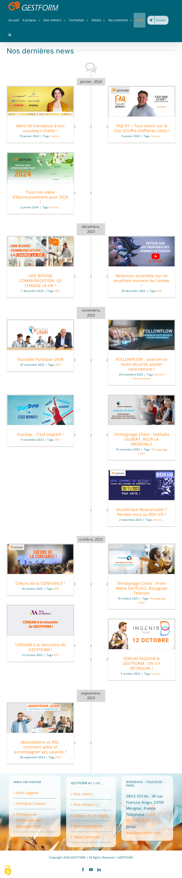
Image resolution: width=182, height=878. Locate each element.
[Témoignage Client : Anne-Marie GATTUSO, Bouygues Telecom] (141, 559)
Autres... (56, 136)
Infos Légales (27, 792)
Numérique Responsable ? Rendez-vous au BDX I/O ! (141, 512)
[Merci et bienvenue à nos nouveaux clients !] (40, 101)
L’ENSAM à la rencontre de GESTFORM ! (40, 647)
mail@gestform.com (143, 832)
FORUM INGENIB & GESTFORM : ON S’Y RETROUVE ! (141, 663)
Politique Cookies (31, 803)
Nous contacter (86, 837)
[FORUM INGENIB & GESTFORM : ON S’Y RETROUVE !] (141, 634)
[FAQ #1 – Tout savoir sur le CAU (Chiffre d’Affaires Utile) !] (141, 101)
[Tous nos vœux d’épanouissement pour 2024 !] (40, 168)
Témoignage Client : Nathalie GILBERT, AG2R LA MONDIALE (141, 439)
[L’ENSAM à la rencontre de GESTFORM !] (40, 620)
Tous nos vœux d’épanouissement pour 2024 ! (40, 196)
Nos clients (83, 794)
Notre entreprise (88, 826)
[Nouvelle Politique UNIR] (40, 335)
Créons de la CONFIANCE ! (40, 583)
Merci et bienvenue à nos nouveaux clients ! (40, 128)
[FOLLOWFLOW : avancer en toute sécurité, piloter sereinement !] (141, 335)
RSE (159, 291)
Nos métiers (84, 804)
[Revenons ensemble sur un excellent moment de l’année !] (141, 251)
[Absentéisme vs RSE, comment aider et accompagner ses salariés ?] (40, 718)
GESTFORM (125, 857)
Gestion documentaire (148, 376)
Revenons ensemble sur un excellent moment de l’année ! (141, 280)
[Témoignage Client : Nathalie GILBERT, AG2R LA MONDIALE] (141, 410)
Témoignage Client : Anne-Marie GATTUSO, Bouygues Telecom (142, 588)
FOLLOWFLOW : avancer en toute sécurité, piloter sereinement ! (142, 364)
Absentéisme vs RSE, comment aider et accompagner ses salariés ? (40, 746)
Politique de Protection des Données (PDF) (29, 820)
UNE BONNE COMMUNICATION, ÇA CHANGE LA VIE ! (40, 280)
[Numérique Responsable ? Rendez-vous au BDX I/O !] (141, 485)
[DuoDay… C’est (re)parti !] (40, 410)
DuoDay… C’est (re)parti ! (40, 434)
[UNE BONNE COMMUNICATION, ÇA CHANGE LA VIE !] (40, 251)
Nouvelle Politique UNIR (40, 359)
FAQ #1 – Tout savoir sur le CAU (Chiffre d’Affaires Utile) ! (142, 128)
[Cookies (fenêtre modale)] (8, 870)
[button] (10, 34)
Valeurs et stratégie (90, 815)
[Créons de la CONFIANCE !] (40, 559)
